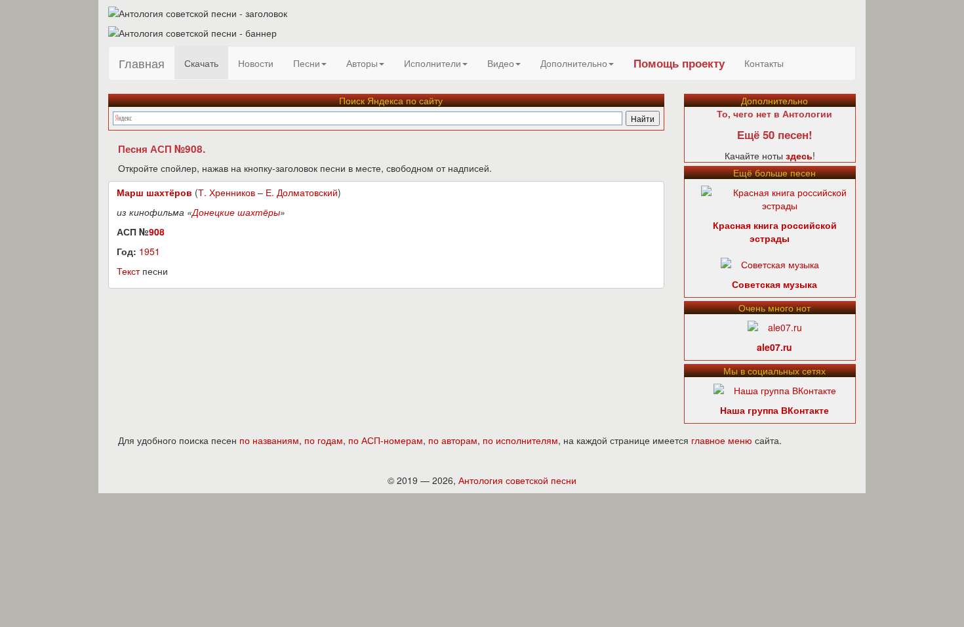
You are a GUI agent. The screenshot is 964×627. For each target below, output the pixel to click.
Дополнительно (573, 63)
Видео (500, 63)
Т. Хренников (226, 192)
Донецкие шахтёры (236, 211)
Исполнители (432, 63)
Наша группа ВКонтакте (774, 409)
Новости (255, 63)
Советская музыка (774, 284)
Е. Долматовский (302, 192)
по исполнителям (520, 440)
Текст (128, 270)
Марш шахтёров (154, 192)
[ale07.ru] (775, 326)
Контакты (764, 63)
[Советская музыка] (770, 263)
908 (157, 231)
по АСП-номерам (385, 440)
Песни (306, 63)
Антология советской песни (517, 480)
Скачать (201, 63)
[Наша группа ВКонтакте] (775, 388)
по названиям (269, 440)
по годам (323, 440)
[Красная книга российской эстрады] (780, 197)
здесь (799, 155)
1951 (149, 251)
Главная (142, 62)
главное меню (721, 440)
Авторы (362, 63)
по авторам (452, 440)
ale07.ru (774, 347)
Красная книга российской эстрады (775, 231)
